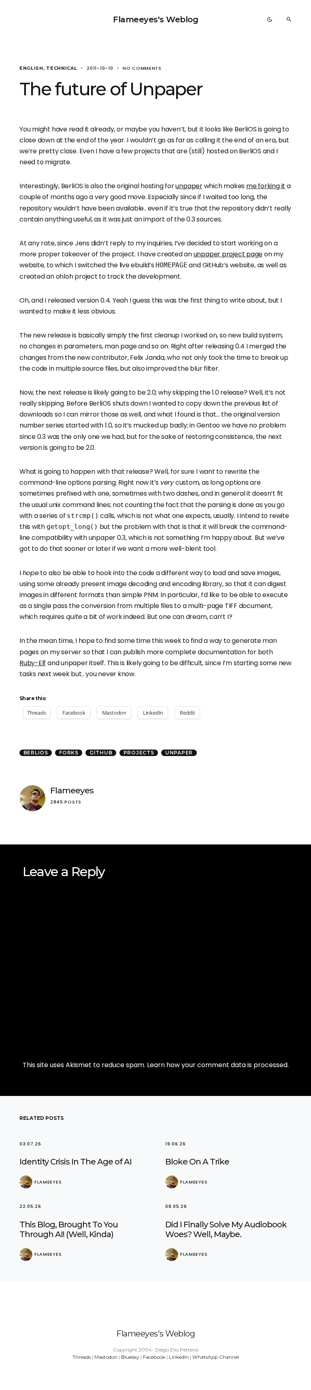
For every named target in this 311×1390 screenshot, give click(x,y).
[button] (269, 19)
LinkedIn (179, 1357)
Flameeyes (72, 790)
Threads (81, 1357)
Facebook (154, 1357)
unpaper (188, 186)
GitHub (101, 753)
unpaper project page (228, 254)
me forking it (265, 186)
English (31, 68)
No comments (142, 68)
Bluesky (130, 1357)
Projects (139, 753)
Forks (69, 753)
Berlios (35, 753)
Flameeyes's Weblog (155, 19)
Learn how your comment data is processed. (218, 1065)
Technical (61, 68)
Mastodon (105, 1357)
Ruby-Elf (32, 663)
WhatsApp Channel (215, 1357)
